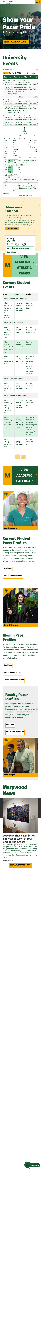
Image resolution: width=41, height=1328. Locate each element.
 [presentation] (17, 244)
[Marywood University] (8, 2)
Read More (8, 568)
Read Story (7, 860)
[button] (32, 1165)
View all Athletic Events (16, 41)
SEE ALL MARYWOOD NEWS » (20, 865)
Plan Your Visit (12, 228)
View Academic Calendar (24, 475)
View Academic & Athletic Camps (24, 265)
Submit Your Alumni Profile (14, 680)
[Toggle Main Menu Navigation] (38, 2)
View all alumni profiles (12, 672)
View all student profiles (13, 575)
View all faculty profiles (15, 732)
